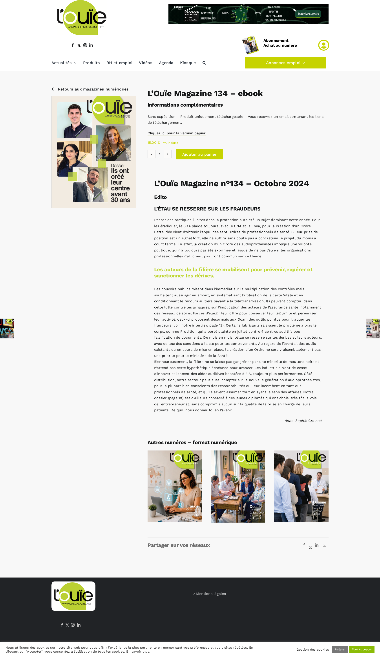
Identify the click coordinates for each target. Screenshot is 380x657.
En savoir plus (137, 651)
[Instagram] (73, 625)
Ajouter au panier (199, 154)
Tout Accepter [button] (362, 649)
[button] (204, 63)
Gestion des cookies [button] (312, 649)
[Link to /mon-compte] (323, 45)
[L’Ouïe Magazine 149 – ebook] (175, 452)
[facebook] (73, 45)
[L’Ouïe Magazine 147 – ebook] (301, 452)
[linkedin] (91, 45)
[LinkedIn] (317, 545)
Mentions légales (211, 594)
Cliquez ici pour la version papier (177, 133)
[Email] (325, 545)
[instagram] (85, 45)
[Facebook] (304, 545)
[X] (310, 545)
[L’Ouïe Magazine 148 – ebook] (238, 452)
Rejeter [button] (340, 649)
